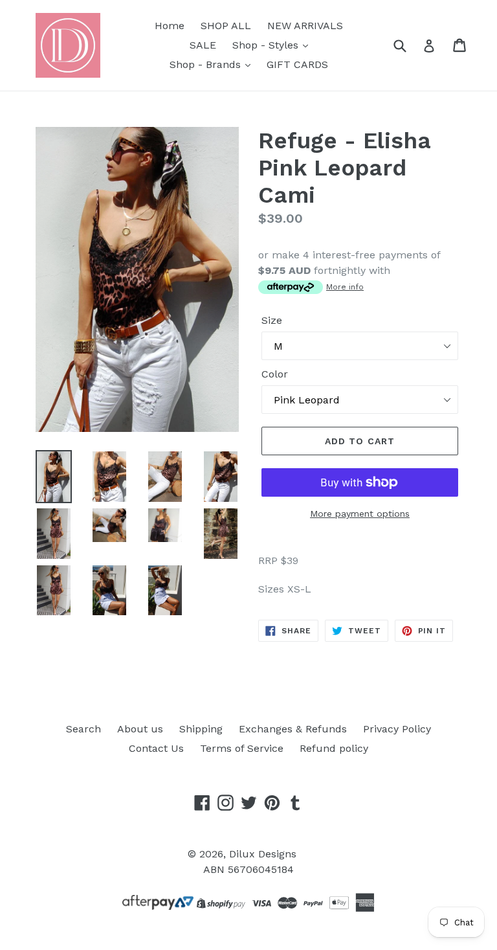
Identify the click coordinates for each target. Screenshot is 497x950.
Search (83, 729)
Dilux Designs (262, 854)
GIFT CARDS (297, 64)
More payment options (360, 513)
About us (140, 729)
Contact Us (156, 748)
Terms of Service (241, 748)
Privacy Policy (397, 729)
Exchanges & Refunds (293, 729)
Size (271, 320)
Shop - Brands (207, 64)
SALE (203, 45)
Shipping (201, 729)
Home (169, 25)
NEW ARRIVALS (305, 25)
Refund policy (334, 748)
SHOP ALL (226, 25)
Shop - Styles (267, 45)
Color (274, 374)
